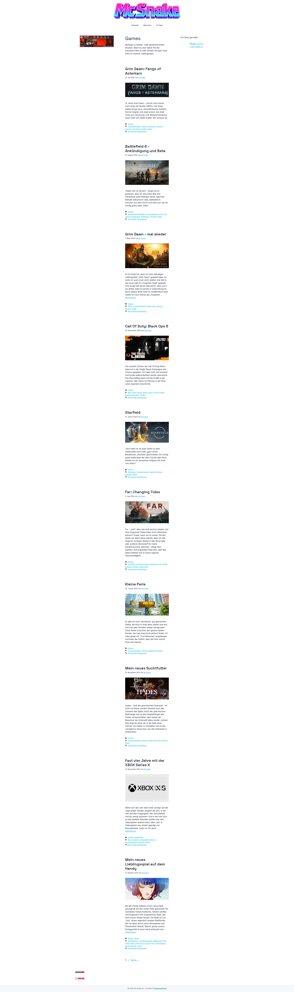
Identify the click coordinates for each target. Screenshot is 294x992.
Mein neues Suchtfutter (146, 668)
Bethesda (131, 472)
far (160, 564)
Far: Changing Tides (142, 492)
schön (139, 946)
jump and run (140, 943)
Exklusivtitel (143, 840)
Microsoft (157, 740)
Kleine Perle (135, 584)
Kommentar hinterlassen (137, 131)
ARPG (130, 306)
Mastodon (147, 25)
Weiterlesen (130, 298)
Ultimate (141, 842)
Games (130, 124)
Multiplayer (145, 217)
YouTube (159, 25)
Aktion (145, 392)
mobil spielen (160, 943)
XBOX (135, 474)
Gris (164, 941)
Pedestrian (152, 651)
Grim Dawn (136, 129)
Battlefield (132, 214)
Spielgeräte (138, 837)
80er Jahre (132, 392)
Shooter (153, 217)
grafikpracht (157, 941)
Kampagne (136, 217)
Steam (149, 129)
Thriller (142, 395)
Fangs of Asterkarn (148, 126)
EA (166, 214)
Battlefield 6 (141, 214)
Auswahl (135, 840)
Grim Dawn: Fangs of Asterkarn (143, 71)
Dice (162, 214)
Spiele (143, 129)
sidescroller (143, 567)
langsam (128, 567)
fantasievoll (153, 564)
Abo (129, 840)
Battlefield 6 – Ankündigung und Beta (145, 148)
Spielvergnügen (131, 842)
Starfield (132, 412)
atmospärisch (133, 941)
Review (128, 309)
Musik (136, 938)
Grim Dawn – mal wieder (145, 234)
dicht (150, 392)
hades (150, 740)
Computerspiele (134, 126)
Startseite (135, 25)
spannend (135, 395)
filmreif (155, 392)
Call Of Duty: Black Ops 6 (146, 326)
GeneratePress (161, 988)
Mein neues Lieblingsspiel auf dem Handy (145, 864)
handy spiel (129, 943)
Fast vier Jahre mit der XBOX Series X (144, 762)
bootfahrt (131, 564)
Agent (139, 392)
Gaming (128, 129)
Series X (152, 840)
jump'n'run (150, 943)
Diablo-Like (151, 306)
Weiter (135, 960)
